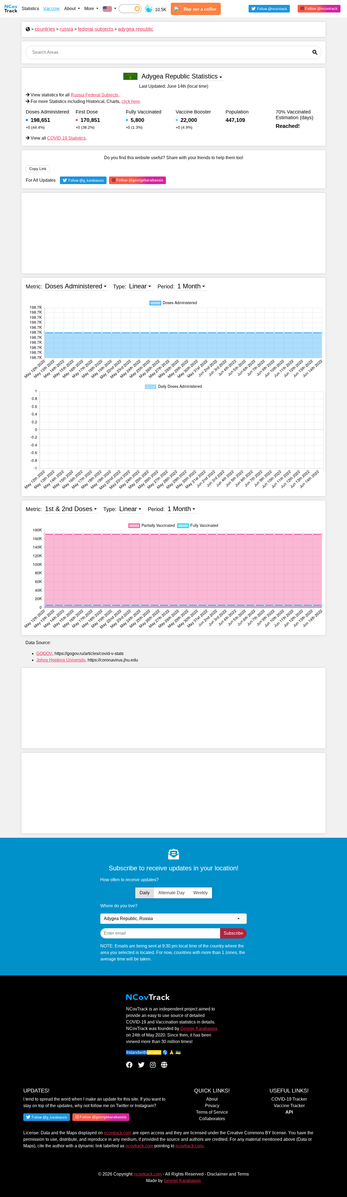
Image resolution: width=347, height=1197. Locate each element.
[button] (109, 8)
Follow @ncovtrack (321, 8)
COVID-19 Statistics (66, 138)
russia (66, 29)
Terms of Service (212, 1112)
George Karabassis (198, 1028)
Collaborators (212, 1118)
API (289, 1112)
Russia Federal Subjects (95, 95)
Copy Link (37, 168)
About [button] (70, 8)
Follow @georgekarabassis (139, 180)
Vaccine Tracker (289, 1105)
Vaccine (51, 8)
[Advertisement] (173, 233)
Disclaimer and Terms (228, 1174)
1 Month (189, 286)
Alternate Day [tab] (171, 892)
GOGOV (44, 653)
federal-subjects (95, 29)
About (212, 1099)
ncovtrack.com (117, 1132)
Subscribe (233, 933)
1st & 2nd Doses (68, 508)
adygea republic (135, 29)
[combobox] (173, 919)
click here (130, 101)
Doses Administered (73, 286)
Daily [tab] (145, 892)
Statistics (30, 8)
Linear (138, 286)
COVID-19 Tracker (289, 1099)
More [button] (89, 8)
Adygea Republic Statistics (180, 76)
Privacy (212, 1105)
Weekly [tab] (200, 892)
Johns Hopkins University (60, 660)
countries (45, 29)
